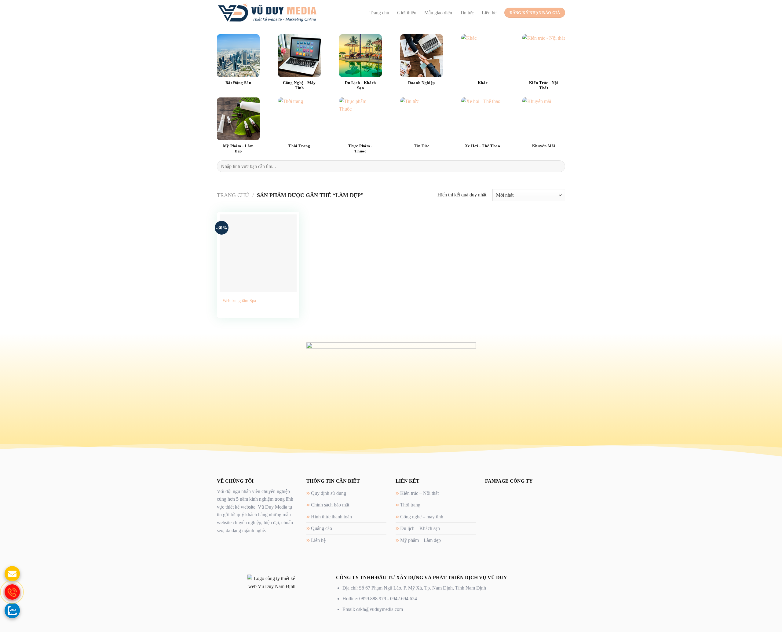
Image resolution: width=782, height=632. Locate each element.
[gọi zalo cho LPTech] (12, 610)
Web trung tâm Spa (239, 300)
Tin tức (467, 12)
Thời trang (410, 504)
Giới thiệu (406, 12)
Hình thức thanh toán (331, 516)
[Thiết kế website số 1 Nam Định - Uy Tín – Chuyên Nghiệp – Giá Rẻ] (267, 12)
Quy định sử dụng (328, 493)
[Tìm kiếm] (558, 166)
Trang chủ (379, 12)
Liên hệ (489, 12)
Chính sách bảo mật (330, 504)
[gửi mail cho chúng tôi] (12, 573)
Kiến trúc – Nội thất (419, 493)
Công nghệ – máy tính (421, 516)
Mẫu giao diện (438, 12)
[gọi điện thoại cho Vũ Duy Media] (12, 592)
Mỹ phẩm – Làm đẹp (420, 540)
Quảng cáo (321, 528)
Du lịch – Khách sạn (420, 528)
